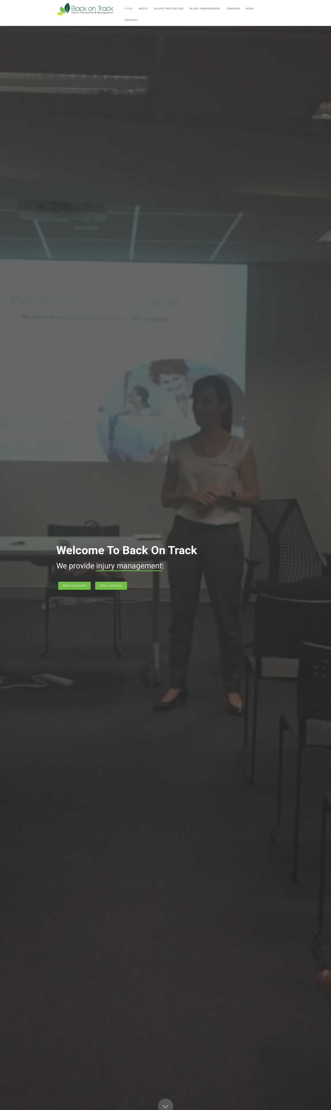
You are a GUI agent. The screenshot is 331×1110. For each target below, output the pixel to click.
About (143, 8)
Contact (131, 20)
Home (129, 8)
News (250, 8)
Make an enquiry (74, 585)
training (109, 565)
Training (233, 8)
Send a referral (111, 585)
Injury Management (205, 8)
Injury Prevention (169, 8)
